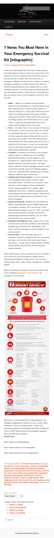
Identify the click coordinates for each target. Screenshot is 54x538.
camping (33, 466)
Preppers (23, 477)
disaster (7, 468)
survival (26, 480)
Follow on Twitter (16, 504)
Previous (8, 34)
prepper (16, 477)
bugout (26, 466)
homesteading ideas (30, 473)
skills (20, 480)
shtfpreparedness (10, 480)
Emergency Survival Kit (24, 470)
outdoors (38, 475)
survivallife (23, 482)
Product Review (35, 21)
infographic (43, 473)
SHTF (42, 477)
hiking (20, 473)
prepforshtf (8, 477)
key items (7, 475)
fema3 (15, 473)
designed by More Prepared (28, 273)
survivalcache (13, 482)
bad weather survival (12, 466)
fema (10, 473)
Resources (22, 21)
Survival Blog (9, 21)
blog (22, 466)
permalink (8, 484)
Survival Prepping (36, 480)
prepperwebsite (33, 477)
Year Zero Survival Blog (30, 463)
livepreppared (17, 475)
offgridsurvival (28, 475)
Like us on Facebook (17, 507)
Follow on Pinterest (17, 513)
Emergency (31, 468)
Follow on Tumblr (16, 510)
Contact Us (9, 27)
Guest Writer (31, 65)
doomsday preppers (18, 468)
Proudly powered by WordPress (27, 533)
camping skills (42, 466)
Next (47, 34)
